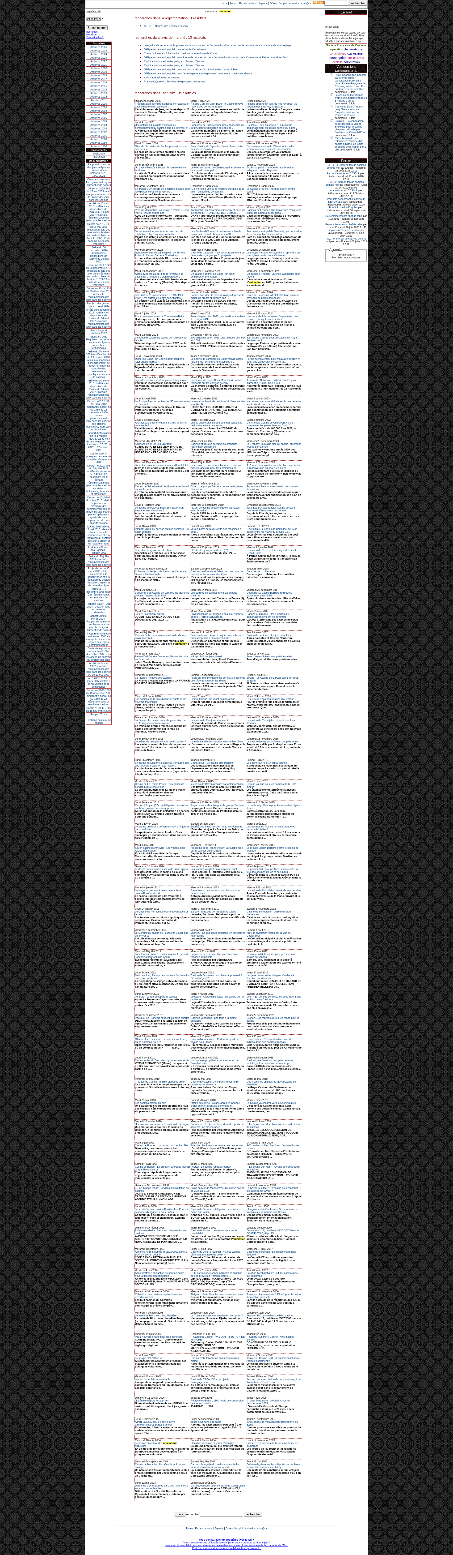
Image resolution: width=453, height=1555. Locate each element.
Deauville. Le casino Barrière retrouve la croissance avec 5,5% (269, 594)
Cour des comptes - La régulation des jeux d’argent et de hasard (98, 182)
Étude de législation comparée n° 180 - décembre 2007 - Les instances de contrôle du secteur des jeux (98, 654)
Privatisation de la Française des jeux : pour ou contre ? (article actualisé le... (217, 615)
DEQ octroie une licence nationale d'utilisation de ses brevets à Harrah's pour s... (216, 1274)
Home (224, 3)
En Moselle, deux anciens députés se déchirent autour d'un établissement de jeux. (274, 1466)
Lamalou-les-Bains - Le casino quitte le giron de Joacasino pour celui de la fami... (162, 955)
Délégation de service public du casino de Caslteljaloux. (175, 49)
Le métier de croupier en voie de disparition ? (160, 741)
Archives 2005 (98, 121)
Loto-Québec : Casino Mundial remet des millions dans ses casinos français (270, 1040)
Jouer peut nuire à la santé (206, 1421)
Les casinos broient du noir (150, 1102)
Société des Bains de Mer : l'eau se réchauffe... (217, 826)
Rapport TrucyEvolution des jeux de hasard (99, 718)
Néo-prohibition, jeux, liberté (206, 656)
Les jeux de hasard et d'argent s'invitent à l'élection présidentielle (270, 977)
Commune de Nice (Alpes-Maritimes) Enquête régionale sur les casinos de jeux (217, 381)
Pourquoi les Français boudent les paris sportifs (162, 1017)
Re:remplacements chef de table (343, 215)
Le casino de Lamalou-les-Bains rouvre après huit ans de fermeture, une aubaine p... (217, 360)
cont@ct (306, 3)
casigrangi (355, 53)
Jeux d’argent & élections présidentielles (269, 656)
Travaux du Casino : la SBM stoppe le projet (160, 1081)
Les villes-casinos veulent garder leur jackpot (161, 380)
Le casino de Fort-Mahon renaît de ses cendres (274, 890)
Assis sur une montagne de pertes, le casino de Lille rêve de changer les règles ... (218, 679)
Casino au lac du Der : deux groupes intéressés (162, 1060)
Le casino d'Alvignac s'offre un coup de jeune (272, 741)
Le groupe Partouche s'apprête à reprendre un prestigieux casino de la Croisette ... (273, 254)
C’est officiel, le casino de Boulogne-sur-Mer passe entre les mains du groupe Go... (272, 530)
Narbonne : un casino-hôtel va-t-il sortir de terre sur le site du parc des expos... (274, 403)
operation (336, 49)
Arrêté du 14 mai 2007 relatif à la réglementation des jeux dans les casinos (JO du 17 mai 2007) (98, 669)
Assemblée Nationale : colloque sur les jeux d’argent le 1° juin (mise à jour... (271, 381)
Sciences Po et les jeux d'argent (153, 443)
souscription (338, 58)
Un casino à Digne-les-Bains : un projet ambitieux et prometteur (213, 275)
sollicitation (352, 62)
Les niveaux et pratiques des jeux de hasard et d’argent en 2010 (98, 457)
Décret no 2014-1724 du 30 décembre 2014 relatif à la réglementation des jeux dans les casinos (98, 294)
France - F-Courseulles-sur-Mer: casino (270, 1315)
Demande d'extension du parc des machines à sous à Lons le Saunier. (161, 1487)
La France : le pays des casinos (153, 677)
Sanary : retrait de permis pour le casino (213, 911)
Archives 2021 (98, 64)
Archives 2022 (98, 61)
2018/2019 (99, 153)
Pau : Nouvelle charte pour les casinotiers (159, 1336)
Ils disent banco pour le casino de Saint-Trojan (161, 869)
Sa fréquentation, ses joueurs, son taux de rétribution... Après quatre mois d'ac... (159, 233)
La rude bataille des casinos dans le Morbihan (217, 741)
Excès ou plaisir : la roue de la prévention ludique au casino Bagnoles (270, 169)
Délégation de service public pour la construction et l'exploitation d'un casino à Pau (191, 69)
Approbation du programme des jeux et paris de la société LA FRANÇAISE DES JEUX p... (218, 211)
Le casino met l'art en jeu (149, 1358)
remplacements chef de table (343, 230)
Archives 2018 (98, 75)
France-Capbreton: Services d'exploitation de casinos (174, 81)
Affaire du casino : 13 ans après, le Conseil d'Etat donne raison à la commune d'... (215, 1104)
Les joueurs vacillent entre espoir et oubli (214, 869)
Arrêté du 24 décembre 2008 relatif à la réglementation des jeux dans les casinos (98, 594)
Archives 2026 (98, 47)
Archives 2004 (98, 125)
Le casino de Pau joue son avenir (210, 720)
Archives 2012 (98, 96)
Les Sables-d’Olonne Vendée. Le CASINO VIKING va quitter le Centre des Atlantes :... (159, 296)
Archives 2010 (98, 103)
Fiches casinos (248, 3)
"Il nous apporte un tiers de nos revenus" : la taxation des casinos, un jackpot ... (272, 105)
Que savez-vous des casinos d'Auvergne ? (271, 699)
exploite (337, 62)
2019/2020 (99, 157)
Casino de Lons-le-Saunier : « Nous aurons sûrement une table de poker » (215, 1253)
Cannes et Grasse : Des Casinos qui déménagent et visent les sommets (268, 615)
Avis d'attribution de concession (162, 77)
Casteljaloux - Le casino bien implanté (212, 762)
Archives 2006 (98, 117)
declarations (353, 49)
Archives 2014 (98, 89)
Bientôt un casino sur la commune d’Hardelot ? (161, 465)
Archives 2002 (98, 132)
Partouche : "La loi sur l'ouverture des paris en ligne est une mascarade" (217, 1125)
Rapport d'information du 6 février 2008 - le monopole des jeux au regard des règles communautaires (98, 639)
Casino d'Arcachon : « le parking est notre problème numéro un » (215, 1083)
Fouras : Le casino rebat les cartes (211, 1166)
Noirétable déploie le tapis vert (152, 1400)
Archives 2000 (98, 139)
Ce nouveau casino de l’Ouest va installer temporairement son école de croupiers (270, 147)
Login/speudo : (94, 11)
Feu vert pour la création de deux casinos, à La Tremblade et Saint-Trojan (274, 1381)
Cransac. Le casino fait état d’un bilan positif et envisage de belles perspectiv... (273, 296)
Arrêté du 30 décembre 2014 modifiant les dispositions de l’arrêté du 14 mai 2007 (99, 254)
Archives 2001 (98, 135)
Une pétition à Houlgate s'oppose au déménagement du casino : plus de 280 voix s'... (162, 126)
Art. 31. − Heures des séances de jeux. (166, 26)
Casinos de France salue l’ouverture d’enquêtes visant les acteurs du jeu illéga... (274, 211)
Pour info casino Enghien (343, 207)
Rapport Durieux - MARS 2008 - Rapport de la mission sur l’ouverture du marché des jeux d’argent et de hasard (98, 622)
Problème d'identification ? (95, 36)
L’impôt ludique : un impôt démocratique (213, 699)
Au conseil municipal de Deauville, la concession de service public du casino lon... (274, 233)
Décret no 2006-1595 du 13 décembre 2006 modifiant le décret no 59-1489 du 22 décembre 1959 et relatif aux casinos (98, 697)
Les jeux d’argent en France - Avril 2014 (98, 305)
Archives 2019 (98, 71)
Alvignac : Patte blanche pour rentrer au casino (217, 1294)
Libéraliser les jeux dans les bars (153, 550)
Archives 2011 (99, 100)
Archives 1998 (98, 146)
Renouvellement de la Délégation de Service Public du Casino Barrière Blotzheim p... (160, 254)
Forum (233, 3)
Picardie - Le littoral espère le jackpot (156, 996)
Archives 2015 (98, 86)
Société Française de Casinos (346, 45)
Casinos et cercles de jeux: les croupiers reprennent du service (214, 445)
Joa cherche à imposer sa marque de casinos (217, 1145)
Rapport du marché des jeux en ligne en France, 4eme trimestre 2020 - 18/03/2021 (98, 170)
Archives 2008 (98, 110)
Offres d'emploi (278, 3)
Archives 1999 (98, 142)
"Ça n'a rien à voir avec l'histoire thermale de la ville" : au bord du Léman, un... (217, 190)
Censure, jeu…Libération (261, 571)
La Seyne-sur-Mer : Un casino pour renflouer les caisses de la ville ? (272, 1189)
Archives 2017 (98, 78)
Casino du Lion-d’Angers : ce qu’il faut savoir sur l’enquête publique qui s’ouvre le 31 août (349, 110)
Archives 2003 (98, 128)
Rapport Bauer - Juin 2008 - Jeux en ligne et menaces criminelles (99, 608)
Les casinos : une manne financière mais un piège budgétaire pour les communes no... (216, 466)
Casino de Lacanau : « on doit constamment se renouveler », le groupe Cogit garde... (217, 254)
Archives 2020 (98, 68)
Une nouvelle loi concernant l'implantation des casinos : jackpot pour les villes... (272, 318)
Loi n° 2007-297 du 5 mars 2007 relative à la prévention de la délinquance (98, 682)
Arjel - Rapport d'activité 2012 (98, 331)
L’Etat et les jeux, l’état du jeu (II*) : (210, 550)
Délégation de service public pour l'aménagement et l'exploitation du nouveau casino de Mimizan (198, 73)
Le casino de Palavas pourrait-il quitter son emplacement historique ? (159, 509)
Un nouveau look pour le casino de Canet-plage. (218, 1485)
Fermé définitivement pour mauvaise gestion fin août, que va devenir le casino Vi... (273, 360)
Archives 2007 (98, 114)
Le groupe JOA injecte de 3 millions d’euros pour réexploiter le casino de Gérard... (162, 190)
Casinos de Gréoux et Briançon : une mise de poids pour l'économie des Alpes (217, 573)
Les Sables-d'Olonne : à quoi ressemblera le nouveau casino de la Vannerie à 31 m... (216, 233)
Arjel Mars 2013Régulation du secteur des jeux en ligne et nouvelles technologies (98, 342)
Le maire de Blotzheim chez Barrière (155, 1315)
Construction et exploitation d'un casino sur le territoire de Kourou (181, 53)
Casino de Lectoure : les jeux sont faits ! (269, 635)
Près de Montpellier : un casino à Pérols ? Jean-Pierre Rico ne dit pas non (162, 211)
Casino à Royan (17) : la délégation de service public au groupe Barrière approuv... (161, 807)
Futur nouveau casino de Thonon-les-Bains (160, 316)
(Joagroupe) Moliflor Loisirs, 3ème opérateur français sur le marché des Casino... (272, 1210)
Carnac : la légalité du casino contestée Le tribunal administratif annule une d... (215, 1466)
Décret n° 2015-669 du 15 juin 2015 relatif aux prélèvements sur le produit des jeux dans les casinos (98, 194)
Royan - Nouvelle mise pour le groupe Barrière (217, 805)
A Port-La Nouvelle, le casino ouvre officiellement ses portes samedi (155, 1423)
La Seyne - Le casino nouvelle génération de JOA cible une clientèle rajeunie (160, 721)
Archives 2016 (98, 82)
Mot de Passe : (94, 18)
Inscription (91, 31)
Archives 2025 (98, 50)
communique (338, 53)
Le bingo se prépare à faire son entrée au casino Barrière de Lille (158, 892)
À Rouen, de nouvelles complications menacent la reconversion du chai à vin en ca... (274, 466)
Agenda (263, 3)
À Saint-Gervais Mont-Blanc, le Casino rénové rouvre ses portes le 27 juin (217, 105)
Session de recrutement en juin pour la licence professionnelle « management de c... (217, 636)
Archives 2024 (98, 54)
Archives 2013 (98, 93)
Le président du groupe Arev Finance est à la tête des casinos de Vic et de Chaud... (272, 870)
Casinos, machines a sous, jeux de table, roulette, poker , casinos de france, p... (270, 1062)
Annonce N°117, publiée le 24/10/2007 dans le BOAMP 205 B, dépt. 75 (273, 1232)
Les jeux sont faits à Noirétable (152, 1379)
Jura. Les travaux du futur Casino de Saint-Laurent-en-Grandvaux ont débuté (271, 509)
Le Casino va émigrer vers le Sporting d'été (271, 1102)
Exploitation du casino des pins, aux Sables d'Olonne (174, 61)
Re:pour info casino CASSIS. (343, 173)
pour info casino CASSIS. (343, 190)
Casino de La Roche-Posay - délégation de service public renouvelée (159, 785)
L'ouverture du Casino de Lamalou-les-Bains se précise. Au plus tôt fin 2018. (162, 594)
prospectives (356, 58)
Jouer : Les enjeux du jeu (149, 614)
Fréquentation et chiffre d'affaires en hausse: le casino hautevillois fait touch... (162, 105)
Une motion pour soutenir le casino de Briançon (162, 1124)
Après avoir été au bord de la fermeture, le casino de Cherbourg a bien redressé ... (159, 275)
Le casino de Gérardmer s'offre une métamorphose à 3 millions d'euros (351, 98)
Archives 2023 (98, 57)
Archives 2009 (98, 107)
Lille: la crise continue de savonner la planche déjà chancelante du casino (216, 424)
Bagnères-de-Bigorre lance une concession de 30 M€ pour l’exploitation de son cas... (217, 126)
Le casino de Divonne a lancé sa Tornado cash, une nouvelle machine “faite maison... (162, 764)
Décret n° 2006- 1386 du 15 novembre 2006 (98, 709)
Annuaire (294, 3)
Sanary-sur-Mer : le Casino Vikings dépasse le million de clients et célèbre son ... (217, 296)
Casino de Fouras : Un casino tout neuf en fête (161, 1145)
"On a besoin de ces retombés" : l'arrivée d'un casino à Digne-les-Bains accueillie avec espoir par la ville (350, 144)
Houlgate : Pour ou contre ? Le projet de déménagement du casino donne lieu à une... (272, 126)
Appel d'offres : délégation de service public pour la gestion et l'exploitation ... (159, 1274)
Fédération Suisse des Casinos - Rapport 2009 (98, 550)
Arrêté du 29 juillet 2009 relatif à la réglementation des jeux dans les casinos (98, 560)
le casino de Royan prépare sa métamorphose (217, 784)
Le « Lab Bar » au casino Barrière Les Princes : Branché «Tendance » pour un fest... (162, 1210)
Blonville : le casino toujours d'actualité (212, 1443)
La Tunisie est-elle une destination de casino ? (217, 1315)
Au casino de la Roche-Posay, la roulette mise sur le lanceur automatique (217, 849)
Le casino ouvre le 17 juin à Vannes (267, 762)
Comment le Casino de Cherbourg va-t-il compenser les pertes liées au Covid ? (270, 424)
